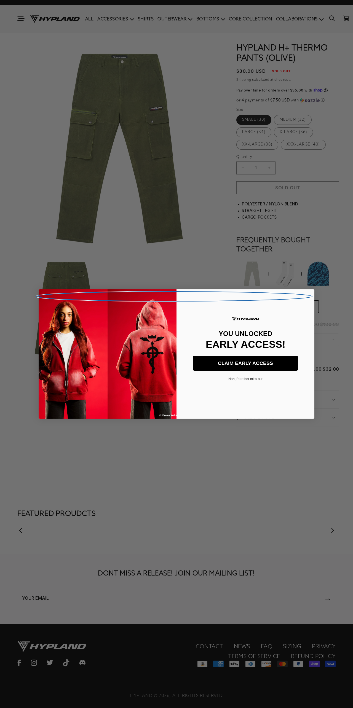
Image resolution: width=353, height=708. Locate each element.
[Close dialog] (174, 296)
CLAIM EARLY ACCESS (245, 363)
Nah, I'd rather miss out (245, 379)
